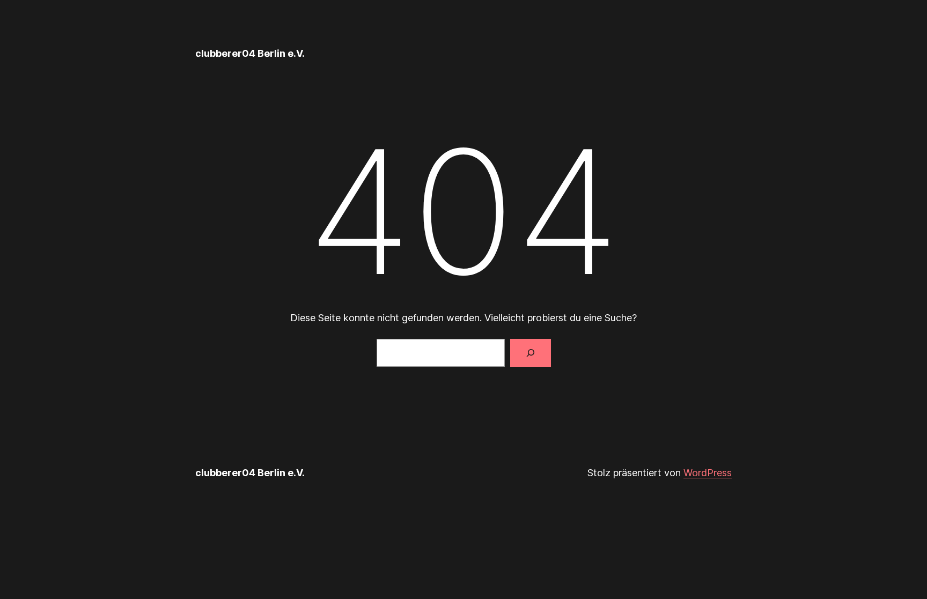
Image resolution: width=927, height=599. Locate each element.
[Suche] (530, 353)
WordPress (707, 472)
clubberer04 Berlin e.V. (250, 53)
